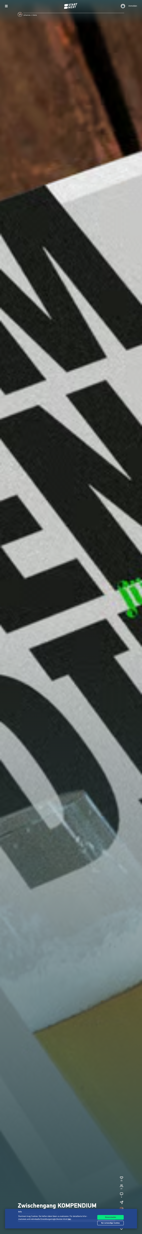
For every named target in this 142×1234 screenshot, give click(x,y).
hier (69, 1219)
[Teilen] (121, 1202)
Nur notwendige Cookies (110, 1223)
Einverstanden (110, 1217)
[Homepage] (71, 6)
